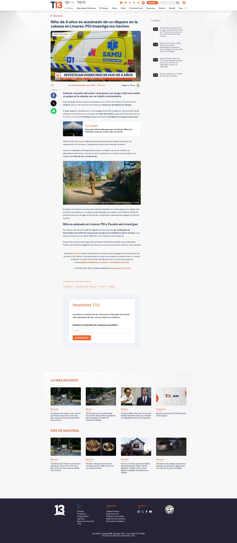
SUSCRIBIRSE (82, 338)
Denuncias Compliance (115, 521)
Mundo (172, 8)
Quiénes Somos (112, 511)
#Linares (77, 253)
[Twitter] (142, 512)
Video (114, 8)
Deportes (151, 8)
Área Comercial (112, 514)
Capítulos (81, 519)
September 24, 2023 (120, 268)
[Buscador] (177, 2)
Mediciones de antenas (115, 519)
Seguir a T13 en (128, 85)
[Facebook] (146, 512)
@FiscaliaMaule (89, 262)
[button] (185, 8)
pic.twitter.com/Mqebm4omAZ (113, 262)
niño (102, 287)
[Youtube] (150, 512)
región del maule (86, 287)
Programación (83, 516)
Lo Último (69, 8)
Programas (81, 514)
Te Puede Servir (136, 8)
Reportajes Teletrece (86, 8)
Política (162, 8)
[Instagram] (138, 512)
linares (68, 287)
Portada (80, 511)
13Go (79, 524)
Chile (123, 8)
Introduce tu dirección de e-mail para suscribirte (95, 325)
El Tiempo (103, 8)
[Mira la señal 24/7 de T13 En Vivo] (152, 2)
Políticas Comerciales (115, 516)
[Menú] (184, 2)
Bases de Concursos (85, 521)
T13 (52, 85)
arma (112, 287)
